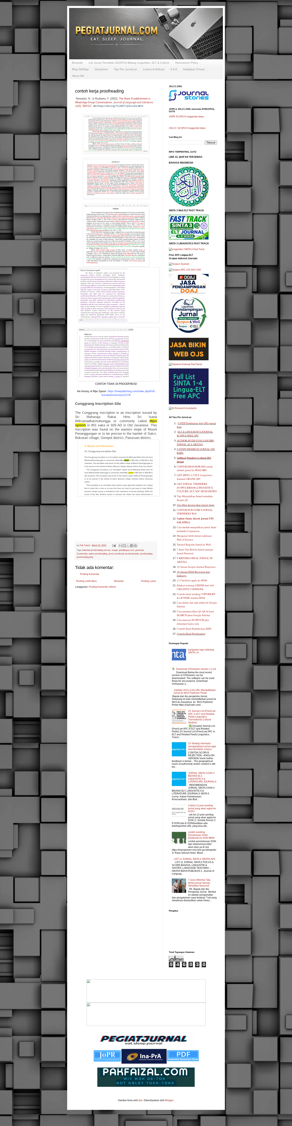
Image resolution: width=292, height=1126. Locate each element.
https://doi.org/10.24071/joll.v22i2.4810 (120, 106)
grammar (139, 550)
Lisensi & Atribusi (153, 69)
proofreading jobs (85, 557)
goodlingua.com (126, 550)
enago (115, 550)
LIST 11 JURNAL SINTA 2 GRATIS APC (195, 859)
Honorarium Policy (186, 62)
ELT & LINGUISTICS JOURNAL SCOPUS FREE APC (195, 433)
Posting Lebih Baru (86, 581)
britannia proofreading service (96, 550)
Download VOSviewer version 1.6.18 (196, 669)
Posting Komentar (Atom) (102, 586)
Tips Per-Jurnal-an (125, 69)
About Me (78, 75)
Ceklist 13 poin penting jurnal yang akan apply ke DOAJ (202, 808)
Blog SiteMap (80, 69)
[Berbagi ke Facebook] (132, 545)
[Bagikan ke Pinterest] (135, 545)
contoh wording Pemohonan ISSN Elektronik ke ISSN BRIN (201, 835)
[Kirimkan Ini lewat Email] (120, 545)
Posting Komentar (89, 574)
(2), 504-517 (85, 106)
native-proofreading (98, 553)
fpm (141, 1100)
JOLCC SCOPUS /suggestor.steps (187, 128)
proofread (119, 553)
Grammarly (82, 553)
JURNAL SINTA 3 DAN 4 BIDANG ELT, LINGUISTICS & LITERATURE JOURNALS (202, 777)
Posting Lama (148, 581)
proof (110, 553)
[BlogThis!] (124, 545)
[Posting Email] (113, 545)
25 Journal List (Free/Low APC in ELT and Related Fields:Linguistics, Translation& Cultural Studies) (202, 717)
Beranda (77, 62)
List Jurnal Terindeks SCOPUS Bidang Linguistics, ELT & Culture (129, 62)
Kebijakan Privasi (194, 69)
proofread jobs (132, 553)
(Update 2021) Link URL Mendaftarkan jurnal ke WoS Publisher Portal (195, 691)
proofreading (146, 553)
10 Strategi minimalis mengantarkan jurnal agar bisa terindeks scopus (202, 746)
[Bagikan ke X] (128, 545)
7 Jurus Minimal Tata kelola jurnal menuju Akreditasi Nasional (199, 883)
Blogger (169, 1100)
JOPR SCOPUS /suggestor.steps (186, 116)
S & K (173, 69)
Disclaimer (101, 69)
